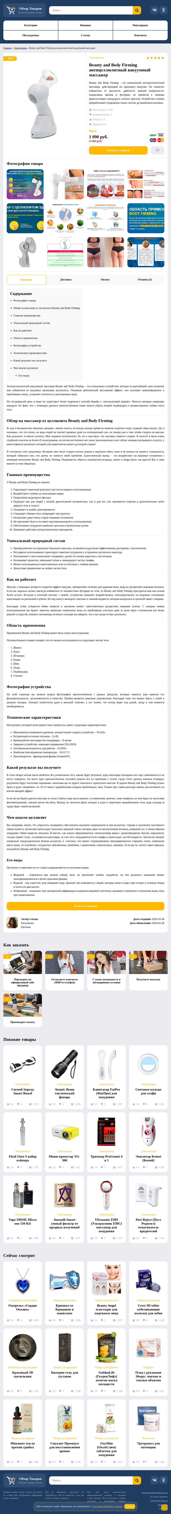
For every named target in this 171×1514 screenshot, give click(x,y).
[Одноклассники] (163, 10)
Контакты (140, 35)
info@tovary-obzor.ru (159, 1500)
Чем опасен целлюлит (25, 368)
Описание (26, 279)
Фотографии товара (24, 300)
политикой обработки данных (107, 1506)
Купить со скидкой (118, 150)
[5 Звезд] (162, 58)
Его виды (23, 375)
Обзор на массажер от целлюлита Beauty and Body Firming (46, 308)
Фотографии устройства (27, 345)
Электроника (20, 48)
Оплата (105, 279)
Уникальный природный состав (31, 323)
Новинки (85, 25)
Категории (30, 25)
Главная (7, 48)
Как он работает (22, 330)
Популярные (140, 25)
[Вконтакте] (154, 10)
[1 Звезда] (148, 58)
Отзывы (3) (145, 279)
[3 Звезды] (155, 58)
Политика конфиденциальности (155, 1492)
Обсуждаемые (30, 35)
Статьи (85, 35)
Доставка (65, 279)
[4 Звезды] (159, 58)
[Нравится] (157, 150)
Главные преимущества (26, 315)
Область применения (25, 338)
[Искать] (137, 10)
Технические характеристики (30, 353)
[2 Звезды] (151, 58)
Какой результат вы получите (30, 360)
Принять (130, 1506)
